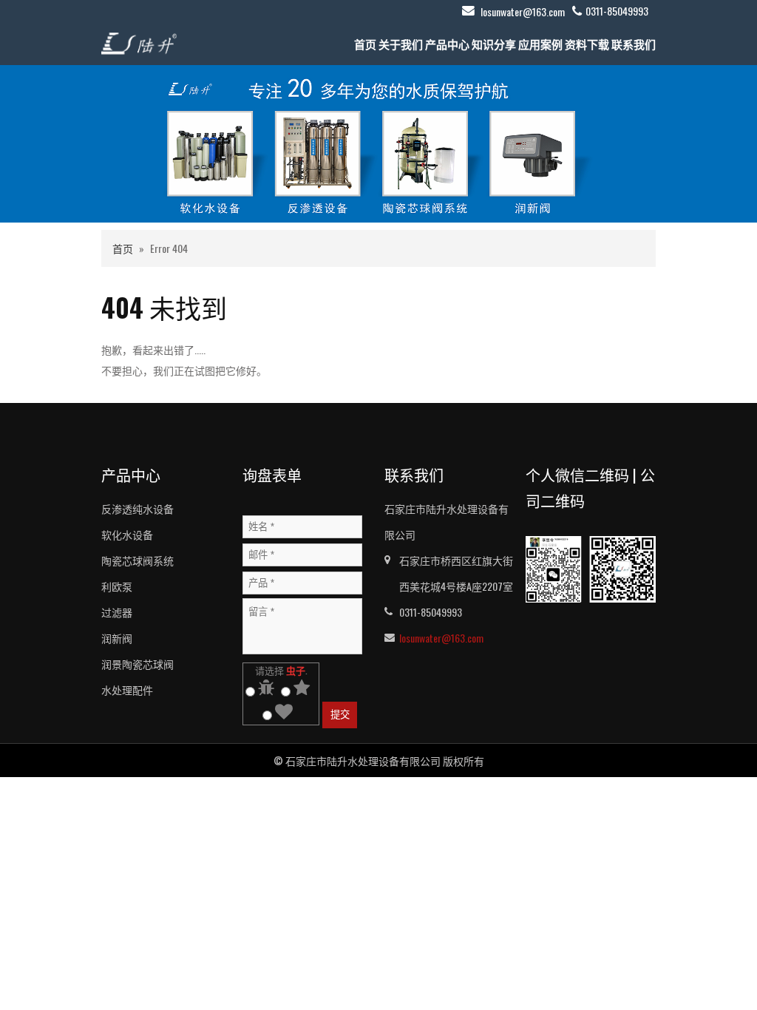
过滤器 (116, 612)
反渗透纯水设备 (137, 508)
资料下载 (587, 43)
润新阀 (116, 637)
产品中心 (447, 43)
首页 (365, 43)
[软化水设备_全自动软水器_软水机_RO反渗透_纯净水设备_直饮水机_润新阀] (139, 42)
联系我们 (633, 43)
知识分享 (494, 43)
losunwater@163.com (523, 11)
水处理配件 (127, 689)
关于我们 (400, 43)
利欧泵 (116, 586)
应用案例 (540, 43)
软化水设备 (127, 534)
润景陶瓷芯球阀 (137, 663)
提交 (340, 714)
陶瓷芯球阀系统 (137, 560)
